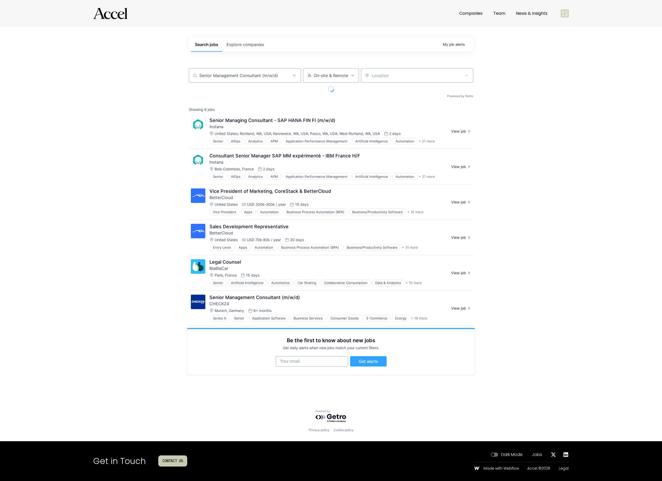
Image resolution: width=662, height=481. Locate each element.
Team (499, 13)
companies (245, 44)
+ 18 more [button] (419, 318)
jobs (206, 44)
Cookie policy (343, 430)
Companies (471, 13)
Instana (216, 126)
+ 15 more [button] (413, 283)
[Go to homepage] (110, 13)
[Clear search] (294, 75)
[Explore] (565, 13)
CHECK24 (219, 303)
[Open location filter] (466, 75)
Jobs (537, 454)
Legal (564, 468)
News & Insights (531, 13)
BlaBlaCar (218, 268)
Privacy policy (319, 430)
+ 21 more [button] (427, 141)
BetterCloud (221, 197)
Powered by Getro (460, 96)
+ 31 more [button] (415, 212)
